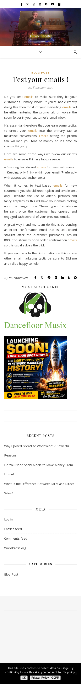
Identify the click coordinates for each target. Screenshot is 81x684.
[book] (59, 4)
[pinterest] (40, 4)
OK (24, 677)
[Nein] (76, 673)
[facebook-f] (22, 4)
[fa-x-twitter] (27, 4)
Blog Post (40, 72)
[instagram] (34, 4)
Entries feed (13, 529)
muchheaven (18, 278)
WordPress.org (15, 548)
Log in (8, 519)
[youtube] (53, 4)
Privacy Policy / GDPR (45, 677)
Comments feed (15, 538)
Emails (43, 136)
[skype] (46, 4)
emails (28, 97)
